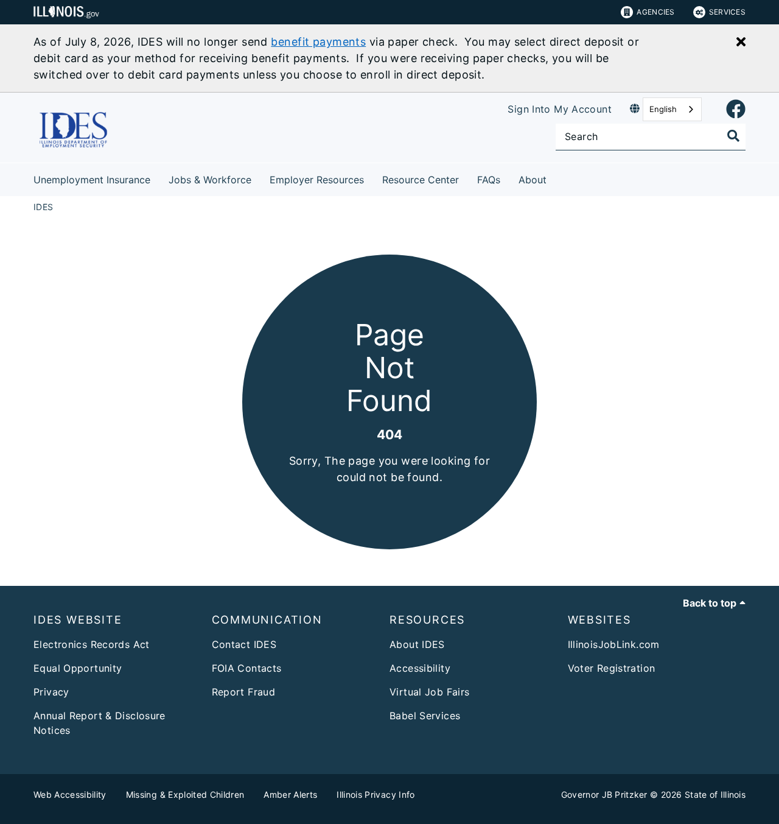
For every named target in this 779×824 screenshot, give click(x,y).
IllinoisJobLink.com (614, 644)
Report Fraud (244, 692)
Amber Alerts (290, 794)
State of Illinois (715, 794)
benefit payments (318, 41)
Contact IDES (244, 644)
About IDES (417, 644)
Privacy (51, 692)
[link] (736, 109)
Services (727, 11)
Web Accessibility (70, 794)
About (533, 180)
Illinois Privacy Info (375, 794)
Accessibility (420, 668)
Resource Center (420, 180)
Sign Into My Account (560, 109)
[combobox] (672, 109)
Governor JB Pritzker (604, 794)
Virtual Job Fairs (429, 692)
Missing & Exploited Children (185, 794)
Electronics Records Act (91, 644)
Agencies (655, 11)
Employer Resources (317, 180)
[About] (556, 177)
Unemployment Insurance (91, 180)
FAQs (488, 180)
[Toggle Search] (733, 136)
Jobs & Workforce (210, 180)
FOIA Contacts (247, 668)
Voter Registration (611, 668)
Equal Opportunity (77, 668)
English (663, 109)
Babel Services (425, 716)
